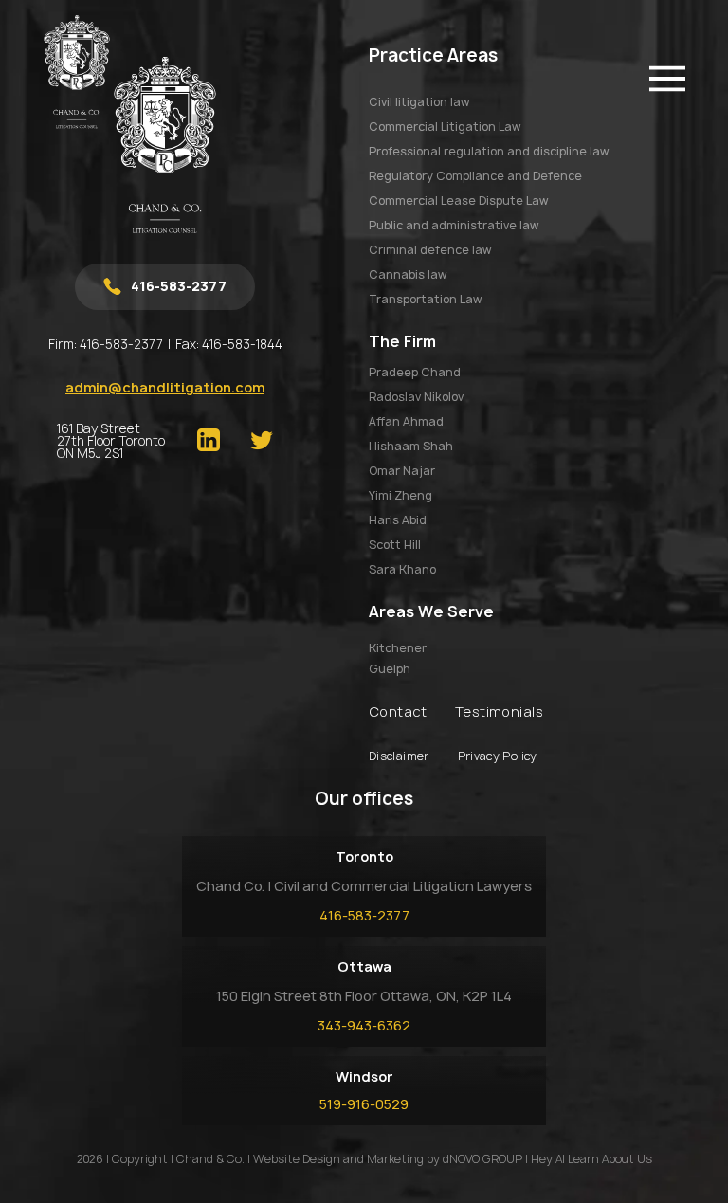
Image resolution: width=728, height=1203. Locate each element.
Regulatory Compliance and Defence (475, 176)
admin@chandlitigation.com (164, 387)
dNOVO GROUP (482, 1159)
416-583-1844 (242, 344)
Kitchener (398, 648)
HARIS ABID (398, 520)
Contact (398, 711)
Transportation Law (425, 299)
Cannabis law (407, 274)
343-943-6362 (364, 1025)
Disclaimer (399, 756)
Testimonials (499, 711)
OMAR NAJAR (402, 471)
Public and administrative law (453, 225)
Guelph (389, 669)
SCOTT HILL (395, 545)
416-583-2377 (121, 344)
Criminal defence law (430, 250)
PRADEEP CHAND (415, 372)
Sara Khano (402, 569)
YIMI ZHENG (400, 495)
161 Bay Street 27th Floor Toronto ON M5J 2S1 (111, 441)
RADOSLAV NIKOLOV (416, 397)
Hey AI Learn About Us (591, 1159)
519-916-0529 (364, 1104)
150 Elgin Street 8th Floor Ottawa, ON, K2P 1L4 (364, 996)
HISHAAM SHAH (411, 446)
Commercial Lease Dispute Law (458, 200)
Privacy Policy (497, 756)
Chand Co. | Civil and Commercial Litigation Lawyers (364, 886)
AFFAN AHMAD (406, 421)
